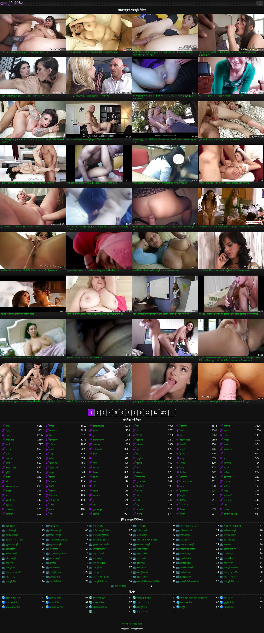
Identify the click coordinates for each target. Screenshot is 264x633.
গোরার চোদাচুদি (141, 549)
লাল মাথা (227, 467)
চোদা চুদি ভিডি (11, 581)
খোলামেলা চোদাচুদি (187, 544)
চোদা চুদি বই (10, 576)
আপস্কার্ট (139, 509)
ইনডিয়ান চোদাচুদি (230, 530)
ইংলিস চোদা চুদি (186, 530)
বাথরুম (182, 514)
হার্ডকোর (227, 426)
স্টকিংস (52, 444)
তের (7, 435)
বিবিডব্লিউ (140, 486)
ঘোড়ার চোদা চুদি (98, 553)
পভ (137, 453)
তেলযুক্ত (183, 477)
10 (147, 412)
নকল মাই (96, 504)
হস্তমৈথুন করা (98, 440)
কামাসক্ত (227, 463)
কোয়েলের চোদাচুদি (143, 544)
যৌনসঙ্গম (139, 472)
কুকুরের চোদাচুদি (55, 544)
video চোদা (54, 525)
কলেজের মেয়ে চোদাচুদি (14, 539)
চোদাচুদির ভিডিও (55, 598)
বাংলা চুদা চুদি (228, 598)
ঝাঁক (138, 467)
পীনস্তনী (183, 426)
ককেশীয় (183, 444)
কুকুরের (95, 430)
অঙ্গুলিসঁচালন (53, 440)
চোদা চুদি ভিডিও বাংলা (231, 581)
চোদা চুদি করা (10, 567)
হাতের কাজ (140, 481)
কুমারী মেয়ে (10, 440)
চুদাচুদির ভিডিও (229, 602)
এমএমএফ (184, 504)
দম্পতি (8, 477)
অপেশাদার (96, 444)
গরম (94, 481)
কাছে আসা (9, 458)
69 (137, 504)
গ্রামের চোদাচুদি (11, 553)
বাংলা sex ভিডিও (186, 602)
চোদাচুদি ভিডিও (11, 3)
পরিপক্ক (52, 491)
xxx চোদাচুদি (98, 525)
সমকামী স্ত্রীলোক (186, 481)
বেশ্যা (51, 472)
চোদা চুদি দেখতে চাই (13, 572)
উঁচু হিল (183, 472)
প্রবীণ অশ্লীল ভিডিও (13, 598)
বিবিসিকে (227, 486)
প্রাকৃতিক (139, 458)
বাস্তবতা (96, 467)
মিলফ (182, 435)
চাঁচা (137, 430)
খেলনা (51, 449)
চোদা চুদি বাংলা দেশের (101, 576)
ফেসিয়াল (227, 472)
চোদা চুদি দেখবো (55, 572)
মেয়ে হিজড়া (228, 500)
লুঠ (94, 435)
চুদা (94, 611)
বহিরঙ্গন (95, 453)
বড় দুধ (8, 430)
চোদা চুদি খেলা (54, 567)
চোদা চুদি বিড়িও (141, 576)
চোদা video (228, 558)
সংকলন (8, 453)
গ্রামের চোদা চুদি (230, 549)
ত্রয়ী (51, 453)
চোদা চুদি (52, 563)
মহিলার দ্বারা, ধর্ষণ (12, 486)
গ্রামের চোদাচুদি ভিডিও (57, 553)
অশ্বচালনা (53, 430)
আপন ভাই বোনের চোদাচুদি (233, 525)
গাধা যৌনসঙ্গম (11, 467)
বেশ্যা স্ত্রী (227, 481)
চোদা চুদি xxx (185, 563)
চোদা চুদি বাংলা (54, 576)
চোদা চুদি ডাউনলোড (231, 567)
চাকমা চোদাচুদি (54, 558)
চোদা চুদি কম (228, 563)
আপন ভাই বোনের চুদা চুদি (189, 525)
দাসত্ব (51, 509)
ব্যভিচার (96, 514)
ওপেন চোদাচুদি (141, 535)
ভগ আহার (96, 495)
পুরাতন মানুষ (97, 509)
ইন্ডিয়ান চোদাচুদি (55, 535)
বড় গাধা (95, 477)
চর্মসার (51, 458)
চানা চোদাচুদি (141, 558)
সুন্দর (138, 449)
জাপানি (8, 444)
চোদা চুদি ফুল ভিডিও (231, 572)
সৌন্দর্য (182, 463)
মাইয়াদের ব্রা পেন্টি (230, 514)
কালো (8, 463)
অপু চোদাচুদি (141, 525)
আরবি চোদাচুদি (11, 530)
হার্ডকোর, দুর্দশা (54, 500)
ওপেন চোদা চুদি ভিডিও (101, 535)
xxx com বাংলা (142, 602)
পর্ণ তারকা (140, 444)
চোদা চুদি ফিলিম (186, 572)
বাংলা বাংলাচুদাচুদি (99, 598)
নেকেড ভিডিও (54, 602)
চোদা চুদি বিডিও (185, 576)
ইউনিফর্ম (183, 500)
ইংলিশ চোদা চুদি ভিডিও (101, 530)
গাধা (7, 426)
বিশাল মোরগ (97, 449)
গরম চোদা (227, 544)
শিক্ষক (182, 509)
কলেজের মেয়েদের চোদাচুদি (59, 539)
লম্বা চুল (139, 440)
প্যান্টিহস (9, 504)
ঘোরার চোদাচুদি (185, 553)
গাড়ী (50, 514)
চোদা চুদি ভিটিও (229, 576)
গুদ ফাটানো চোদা (99, 549)
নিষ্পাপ (51, 435)
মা (224, 458)
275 (163, 412)
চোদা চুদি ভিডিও (55, 581)
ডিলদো (95, 472)
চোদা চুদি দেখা (98, 572)
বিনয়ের (226, 440)
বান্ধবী (182, 495)
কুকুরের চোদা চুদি (12, 544)
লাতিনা (95, 486)
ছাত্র (182, 486)
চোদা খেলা (9, 563)
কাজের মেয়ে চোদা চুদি (101, 539)
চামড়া (182, 458)
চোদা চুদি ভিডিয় (120, 586)
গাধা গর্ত (139, 491)
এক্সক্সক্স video (99, 602)
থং (94, 458)
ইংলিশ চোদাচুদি (141, 530)
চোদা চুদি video (99, 563)
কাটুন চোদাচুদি (185, 539)
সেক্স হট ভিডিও (141, 611)
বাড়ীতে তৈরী (53, 467)
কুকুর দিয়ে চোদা (229, 539)
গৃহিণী (8, 472)
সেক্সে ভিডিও (228, 607)
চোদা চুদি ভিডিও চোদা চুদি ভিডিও (148, 581)
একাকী (182, 449)
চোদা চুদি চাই (141, 567)
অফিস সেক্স (140, 477)
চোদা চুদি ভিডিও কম (100, 581)
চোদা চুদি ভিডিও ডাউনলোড (189, 581)
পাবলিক (8, 491)
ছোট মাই (227, 430)
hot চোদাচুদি (10, 525)
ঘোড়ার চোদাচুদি (141, 553)
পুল (94, 500)
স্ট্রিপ (226, 491)
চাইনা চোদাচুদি (11, 558)
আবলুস (52, 477)
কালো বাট (9, 514)
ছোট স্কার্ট (227, 495)
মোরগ (182, 453)
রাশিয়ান (182, 467)
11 (155, 412)
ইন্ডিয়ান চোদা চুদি (12, 535)
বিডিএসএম (53, 495)
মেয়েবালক (9, 509)
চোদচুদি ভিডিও (185, 558)
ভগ (137, 426)
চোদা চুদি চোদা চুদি (186, 567)
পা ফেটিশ (139, 514)
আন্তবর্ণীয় (53, 463)
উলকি (226, 453)
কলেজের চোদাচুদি (230, 535)
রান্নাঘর (226, 509)
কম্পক (51, 504)
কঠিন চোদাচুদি (185, 535)
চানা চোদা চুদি (97, 558)
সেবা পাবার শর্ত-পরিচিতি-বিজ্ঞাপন (132, 624)
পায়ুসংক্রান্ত (228, 449)
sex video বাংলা (13, 607)
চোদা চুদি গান (97, 567)
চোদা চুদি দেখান (142, 572)
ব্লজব (51, 426)
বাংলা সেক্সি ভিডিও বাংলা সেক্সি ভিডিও (193, 598)
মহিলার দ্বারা (185, 440)
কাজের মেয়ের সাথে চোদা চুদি (147, 539)
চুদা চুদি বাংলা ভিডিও (143, 598)
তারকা (95, 463)
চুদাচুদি (182, 607)
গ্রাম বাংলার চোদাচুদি (187, 549)
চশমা (138, 500)
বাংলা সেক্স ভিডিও (12, 602)
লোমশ (226, 444)
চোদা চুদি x (140, 563)
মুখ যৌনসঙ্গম (10, 500)
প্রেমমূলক (184, 491)
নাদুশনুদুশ (227, 477)
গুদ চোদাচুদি (53, 549)
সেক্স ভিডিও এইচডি (56, 607)
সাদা (181, 430)
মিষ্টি (7, 481)
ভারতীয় (95, 491)
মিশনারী (139, 435)
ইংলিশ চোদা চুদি (55, 530)
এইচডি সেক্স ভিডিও (100, 607)
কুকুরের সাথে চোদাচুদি (101, 544)
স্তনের (8, 449)
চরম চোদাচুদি (228, 553)
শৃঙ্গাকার (139, 463)
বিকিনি (51, 486)
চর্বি (137, 495)
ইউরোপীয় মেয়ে (98, 426)
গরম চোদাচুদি (10, 549)
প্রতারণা (52, 481)
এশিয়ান (226, 435)
